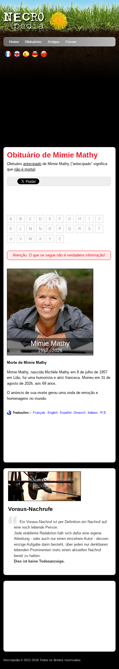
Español (65, 412)
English (53, 412)
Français (39, 412)
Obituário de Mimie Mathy (52, 155)
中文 (103, 412)
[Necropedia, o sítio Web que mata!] (36, 21)
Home (14, 42)
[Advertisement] (60, 102)
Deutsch (79, 412)
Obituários (33, 42)
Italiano (93, 412)
